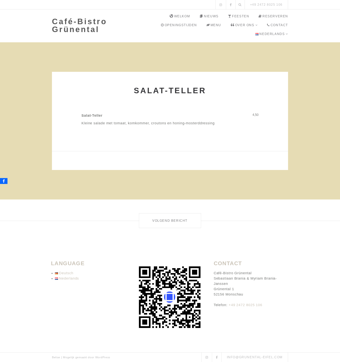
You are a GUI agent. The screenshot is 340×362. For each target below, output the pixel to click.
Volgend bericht (170, 220)
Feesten (240, 16)
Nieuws (211, 16)
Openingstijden (181, 25)
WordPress (102, 357)
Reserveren (275, 16)
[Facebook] (3, 181)
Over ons (244, 25)
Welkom (182, 16)
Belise (56, 357)
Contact (279, 25)
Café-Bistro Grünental (79, 25)
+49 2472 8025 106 (245, 305)
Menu (216, 25)
